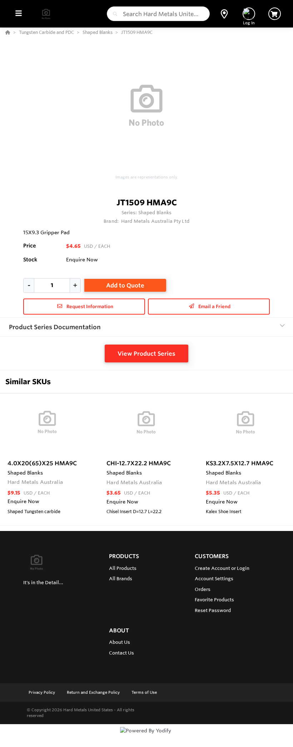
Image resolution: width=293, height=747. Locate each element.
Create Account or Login (222, 568)
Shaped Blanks (155, 212)
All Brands (120, 578)
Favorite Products (214, 599)
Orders (202, 589)
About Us (119, 642)
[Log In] (249, 13)
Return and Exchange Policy (94, 692)
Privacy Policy (42, 692)
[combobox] (158, 14)
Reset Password (213, 610)
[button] (224, 14)
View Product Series (146, 353)
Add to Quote (125, 285)
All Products (122, 568)
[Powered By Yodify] (146, 737)
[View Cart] (274, 13)
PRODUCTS (124, 556)
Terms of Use (144, 692)
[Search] (113, 13)
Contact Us (121, 653)
